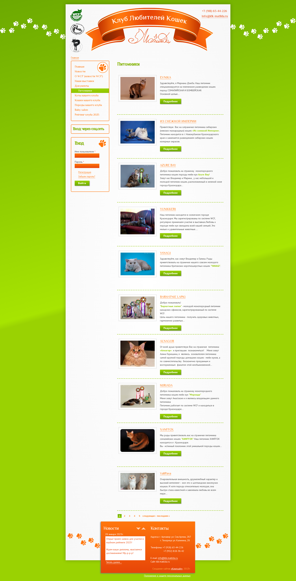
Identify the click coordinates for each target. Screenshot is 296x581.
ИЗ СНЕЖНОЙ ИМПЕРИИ (178, 121)
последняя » (163, 516)
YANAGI (165, 253)
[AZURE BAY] (138, 187)
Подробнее (170, 101)
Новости (80, 71)
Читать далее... (114, 562)
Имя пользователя (85, 151)
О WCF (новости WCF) (87, 77)
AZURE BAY (168, 165)
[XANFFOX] (138, 451)
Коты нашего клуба (86, 95)
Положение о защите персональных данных (167, 575)
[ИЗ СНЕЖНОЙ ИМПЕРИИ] (138, 143)
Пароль (79, 161)
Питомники (85, 90)
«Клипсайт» (177, 568)
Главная (75, 57)
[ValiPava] (138, 489)
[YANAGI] (138, 275)
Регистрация (84, 172)
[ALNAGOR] (138, 366)
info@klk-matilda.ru (168, 558)
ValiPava (165, 473)
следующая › (149, 516)
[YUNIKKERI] (138, 234)
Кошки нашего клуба (87, 100)
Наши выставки (82, 81)
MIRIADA (166, 385)
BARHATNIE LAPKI (173, 296)
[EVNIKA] (138, 99)
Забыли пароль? (86, 176)
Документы (82, 85)
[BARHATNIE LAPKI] (138, 319)
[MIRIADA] (138, 407)
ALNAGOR (167, 341)
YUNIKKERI (168, 209)
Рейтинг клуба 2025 (85, 115)
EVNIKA (165, 77)
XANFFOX (167, 429)
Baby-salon (79, 110)
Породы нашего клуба (88, 105)
